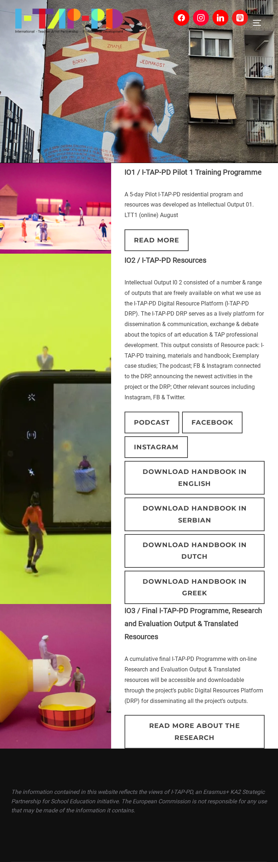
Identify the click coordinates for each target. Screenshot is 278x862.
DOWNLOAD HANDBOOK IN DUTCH (195, 551)
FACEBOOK (212, 422)
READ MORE (156, 240)
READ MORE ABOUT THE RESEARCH (194, 731)
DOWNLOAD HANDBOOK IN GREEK (195, 587)
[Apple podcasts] (240, 18)
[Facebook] (181, 18)
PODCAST (152, 422)
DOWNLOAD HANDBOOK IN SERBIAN (195, 514)
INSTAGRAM (156, 447)
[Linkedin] (220, 18)
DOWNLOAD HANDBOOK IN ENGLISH (195, 477)
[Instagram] (201, 18)
